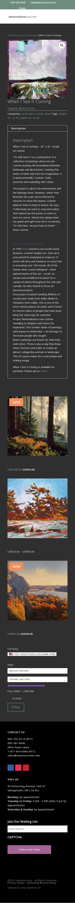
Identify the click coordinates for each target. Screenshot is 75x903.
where (43, 371)
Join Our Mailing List (23, 822)
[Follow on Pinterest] (26, 768)
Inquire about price (21, 108)
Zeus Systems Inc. (31, 887)
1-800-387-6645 (18, 2)
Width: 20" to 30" (30, 118)
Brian (25, 249)
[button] (62, 45)
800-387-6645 (16, 743)
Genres (20, 35)
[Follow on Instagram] (18, 768)
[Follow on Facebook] (11, 768)
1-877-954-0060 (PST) (21, 751)
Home (11, 35)
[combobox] (32, 654)
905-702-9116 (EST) (20, 739)
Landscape (31, 35)
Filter (15, 707)
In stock (16, 698)
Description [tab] (18, 128)
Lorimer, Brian (43, 113)
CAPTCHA (15, 837)
